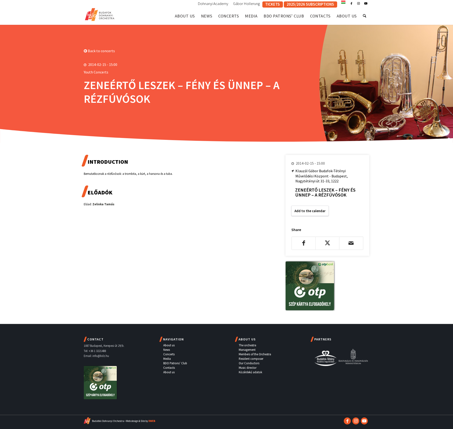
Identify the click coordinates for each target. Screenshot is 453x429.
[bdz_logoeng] (100, 13)
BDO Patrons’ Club (175, 363)
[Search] (364, 16)
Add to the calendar (310, 211)
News (166, 350)
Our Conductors (249, 363)
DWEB (151, 421)
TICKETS (272, 4)
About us (169, 345)
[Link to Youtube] (365, 3)
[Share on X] (327, 243)
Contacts (169, 368)
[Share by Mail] (351, 243)
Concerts (169, 354)
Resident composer (251, 359)
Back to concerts (101, 50)
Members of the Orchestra (255, 354)
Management (247, 350)
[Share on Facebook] (303, 243)
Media (167, 359)
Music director (247, 368)
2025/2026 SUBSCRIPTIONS (310, 4)
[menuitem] (213, 3)
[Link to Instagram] (358, 3)
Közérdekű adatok (250, 372)
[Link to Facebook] (351, 3)
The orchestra (247, 345)
